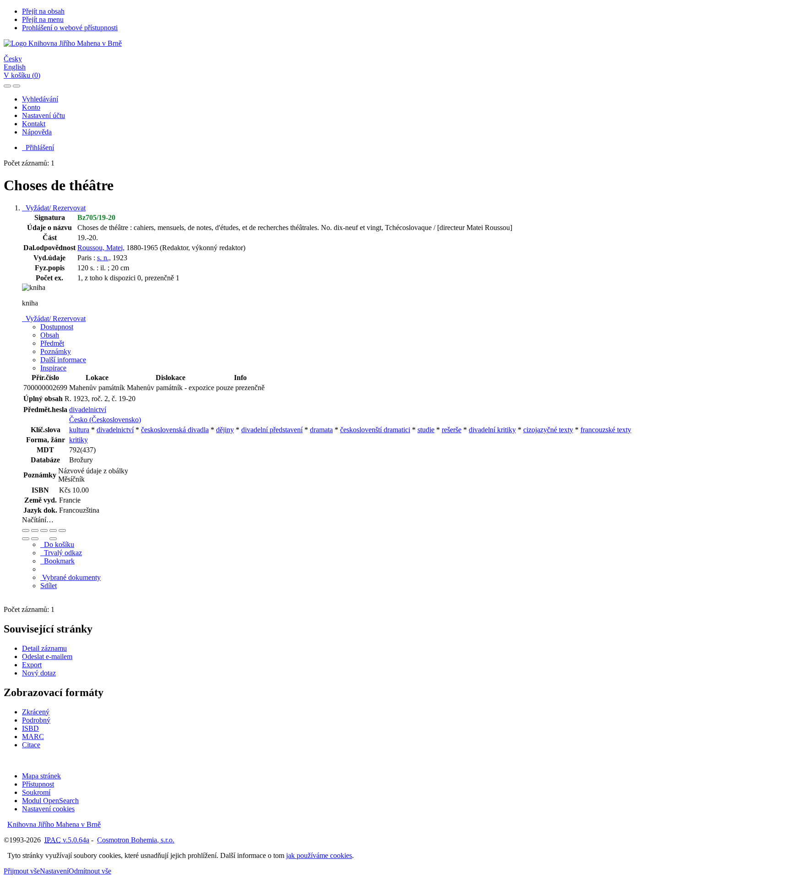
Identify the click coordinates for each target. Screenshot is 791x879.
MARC (33, 736)
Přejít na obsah (43, 11)
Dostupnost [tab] (56, 327)
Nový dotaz (39, 673)
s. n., (104, 258)
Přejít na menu (43, 19)
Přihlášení (38, 147)
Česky (13, 59)
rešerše (451, 430)
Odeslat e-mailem (47, 656)
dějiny (225, 430)
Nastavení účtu (43, 115)
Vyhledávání (40, 99)
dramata (321, 430)
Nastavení (54, 871)
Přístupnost (38, 784)
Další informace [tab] (63, 360)
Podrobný (36, 720)
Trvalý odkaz (61, 553)
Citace (31, 745)
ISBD (30, 728)
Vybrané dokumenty (70, 577)
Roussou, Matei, (101, 248)
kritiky (78, 440)
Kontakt (33, 124)
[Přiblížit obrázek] (25, 530)
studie (425, 430)
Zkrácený (35, 712)
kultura (79, 430)
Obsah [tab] (49, 335)
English (15, 67)
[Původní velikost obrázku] (44, 530)
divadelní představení (272, 430)
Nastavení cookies (48, 809)
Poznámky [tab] (55, 351)
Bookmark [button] (57, 561)
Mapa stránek (41, 776)
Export (32, 665)
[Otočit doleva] (25, 538)
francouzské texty (605, 430)
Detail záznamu (44, 648)
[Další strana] (53, 538)
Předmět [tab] (52, 343)
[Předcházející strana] (44, 538)
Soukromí (36, 792)
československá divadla (175, 430)
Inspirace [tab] (53, 368)
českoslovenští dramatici (375, 430)
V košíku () (22, 75)
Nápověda (37, 132)
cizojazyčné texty (548, 430)
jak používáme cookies (319, 855)
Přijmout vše (22, 871)
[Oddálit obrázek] (34, 530)
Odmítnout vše (90, 871)
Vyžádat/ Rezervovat (54, 208)
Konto (31, 107)
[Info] (62, 530)
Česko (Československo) (105, 419)
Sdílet (48, 586)
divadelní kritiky (492, 430)
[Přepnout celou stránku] (53, 530)
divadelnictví (87, 409)
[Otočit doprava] (34, 538)
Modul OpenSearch (50, 800)
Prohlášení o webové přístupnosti (70, 28)
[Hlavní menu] (16, 86)
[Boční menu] (7, 86)
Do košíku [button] (57, 544)
